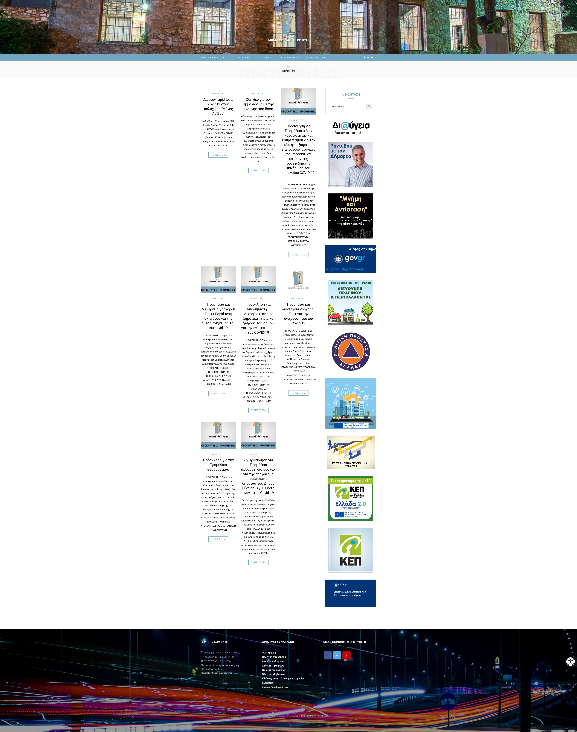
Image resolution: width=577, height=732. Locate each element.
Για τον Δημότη (287, 57)
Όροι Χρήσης (269, 652)
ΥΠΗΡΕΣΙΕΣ (264, 57)
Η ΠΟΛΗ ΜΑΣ (243, 57)
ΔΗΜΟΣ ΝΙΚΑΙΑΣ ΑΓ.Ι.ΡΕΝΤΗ (214, 57)
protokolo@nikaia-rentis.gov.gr (217, 673)
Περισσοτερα (218, 155)
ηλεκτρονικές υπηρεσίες (318, 57)
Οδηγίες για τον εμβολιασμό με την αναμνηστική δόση (258, 104)
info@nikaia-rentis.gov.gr (228, 665)
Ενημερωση (217, 94)
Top (289, 725)
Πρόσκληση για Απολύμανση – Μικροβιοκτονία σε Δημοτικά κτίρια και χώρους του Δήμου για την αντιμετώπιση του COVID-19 (258, 318)
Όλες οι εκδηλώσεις (273, 674)
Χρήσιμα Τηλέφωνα (273, 665)
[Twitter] (337, 655)
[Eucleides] (571, 662)
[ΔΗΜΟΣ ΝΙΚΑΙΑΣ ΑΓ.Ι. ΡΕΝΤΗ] (288, 27)
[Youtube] (346, 655)
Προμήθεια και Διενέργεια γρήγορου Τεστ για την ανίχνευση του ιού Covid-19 (298, 313)
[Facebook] (328, 655)
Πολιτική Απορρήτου (274, 657)
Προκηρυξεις (297, 120)
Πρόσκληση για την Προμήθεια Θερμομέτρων (218, 465)
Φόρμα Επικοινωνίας (274, 670)
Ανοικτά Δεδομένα (273, 661)
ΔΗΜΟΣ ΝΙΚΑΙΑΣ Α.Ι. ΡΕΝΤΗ (310, 716)
